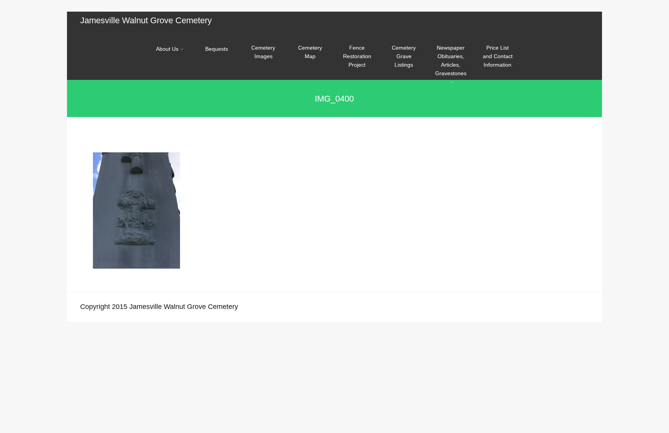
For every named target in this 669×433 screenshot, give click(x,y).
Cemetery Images (263, 52)
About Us (167, 49)
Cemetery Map (310, 52)
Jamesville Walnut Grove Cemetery (146, 20)
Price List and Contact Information (498, 56)
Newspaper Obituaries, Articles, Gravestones (450, 60)
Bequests (216, 49)
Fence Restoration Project (357, 56)
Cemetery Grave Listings (404, 56)
